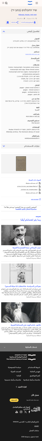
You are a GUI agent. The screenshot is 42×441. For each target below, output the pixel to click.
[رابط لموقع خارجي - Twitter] (25, 412)
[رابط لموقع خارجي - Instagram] (21, 412)
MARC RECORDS (34, 199)
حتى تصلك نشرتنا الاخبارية (32, 400)
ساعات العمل (34, 430)
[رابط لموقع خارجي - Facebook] (29, 412)
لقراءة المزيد (22, 387)
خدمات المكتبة (31, 347)
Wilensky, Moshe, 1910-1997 (27, 15)
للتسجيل (14, 400)
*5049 (36, 426)
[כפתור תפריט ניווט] (37, 3)
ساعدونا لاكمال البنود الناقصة (26, 209)
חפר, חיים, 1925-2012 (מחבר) (32, 54)
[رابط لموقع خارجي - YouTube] (16, 412)
